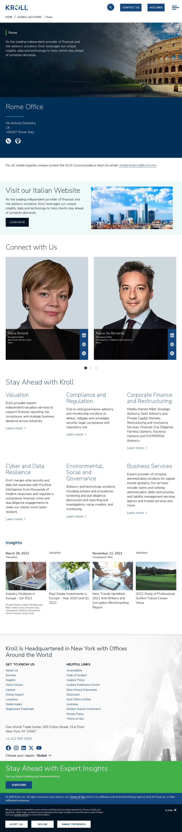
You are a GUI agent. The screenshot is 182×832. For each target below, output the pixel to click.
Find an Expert (15, 694)
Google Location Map (18, 141)
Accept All (16, 824)
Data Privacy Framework (81, 690)
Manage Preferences (74, 824)
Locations (12, 699)
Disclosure (73, 694)
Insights (10, 680)
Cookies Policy (75, 680)
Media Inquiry (14, 704)
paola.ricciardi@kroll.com (84, 344)
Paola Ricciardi (84, 335)
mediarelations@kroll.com (137, 165)
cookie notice (21, 814)
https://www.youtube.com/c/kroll (39, 748)
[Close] (175, 810)
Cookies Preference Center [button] (83, 685)
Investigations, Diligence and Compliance (114, 340)
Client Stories (14, 685)
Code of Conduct (76, 675)
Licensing (72, 704)
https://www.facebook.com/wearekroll (8, 748)
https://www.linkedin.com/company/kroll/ (23, 748)
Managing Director (16, 337)
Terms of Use (75, 719)
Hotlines (156, 7)
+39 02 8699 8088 (172, 353)
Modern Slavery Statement (83, 709)
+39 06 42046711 (8, 141)
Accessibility (74, 670)
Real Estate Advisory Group (19, 340)
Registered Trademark (20, 709)
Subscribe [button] (19, 784)
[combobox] (44, 755)
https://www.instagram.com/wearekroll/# (16, 748)
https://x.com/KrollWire (31, 748)
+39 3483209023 (84, 353)
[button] (110, 7)
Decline (42, 824)
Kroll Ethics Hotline (78, 699)
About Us (12, 670)
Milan (10, 343)
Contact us (130, 7)
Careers (10, 690)
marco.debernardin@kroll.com (172, 344)
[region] (91, 818)
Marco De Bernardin (172, 335)
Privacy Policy (75, 714)
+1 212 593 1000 (19, 738)
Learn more (14, 428)
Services (11, 675)
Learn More (17, 222)
